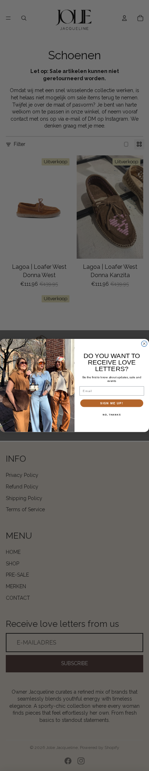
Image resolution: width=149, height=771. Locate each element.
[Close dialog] (144, 344)
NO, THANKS (112, 414)
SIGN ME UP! (111, 403)
